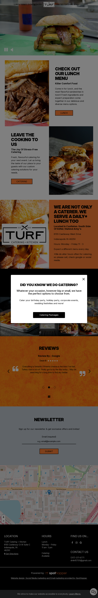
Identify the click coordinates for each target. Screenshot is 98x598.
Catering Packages (49, 315)
